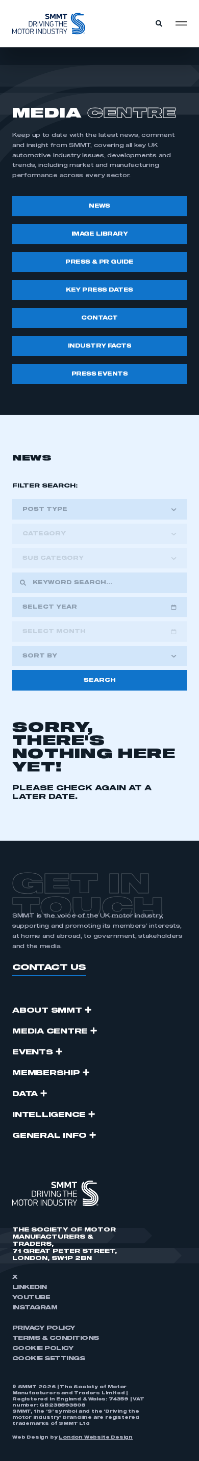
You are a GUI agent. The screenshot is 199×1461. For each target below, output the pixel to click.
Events (32, 1052)
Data (25, 1094)
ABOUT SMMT (47, 1010)
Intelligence (49, 1115)
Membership (46, 1073)
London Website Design (96, 1438)
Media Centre (50, 1031)
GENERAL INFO (49, 1135)
